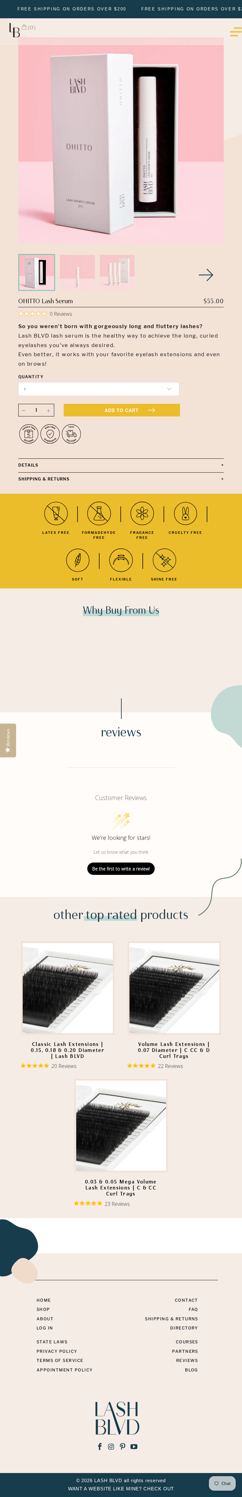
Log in (45, 1327)
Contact (186, 1300)
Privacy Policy (57, 1351)
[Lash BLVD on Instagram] (111, 1447)
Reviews (187, 1360)
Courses (187, 1341)
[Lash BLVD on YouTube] (134, 1447)
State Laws (52, 1341)
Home (44, 1300)
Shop (43, 1309)
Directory (184, 1327)
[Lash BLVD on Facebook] (100, 1447)
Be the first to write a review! (121, 869)
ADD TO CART (122, 410)
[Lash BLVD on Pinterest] (123, 1447)
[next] (206, 275)
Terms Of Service (60, 1360)
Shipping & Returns (171, 1318)
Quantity (31, 376)
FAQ (193, 1309)
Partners (185, 1351)
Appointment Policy (65, 1369)
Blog (191, 1369)
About (45, 1318)
